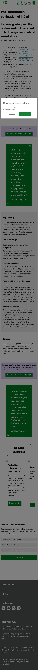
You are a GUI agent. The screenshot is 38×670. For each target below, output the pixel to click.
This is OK (25, 114)
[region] (19, 108)
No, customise (12, 114)
